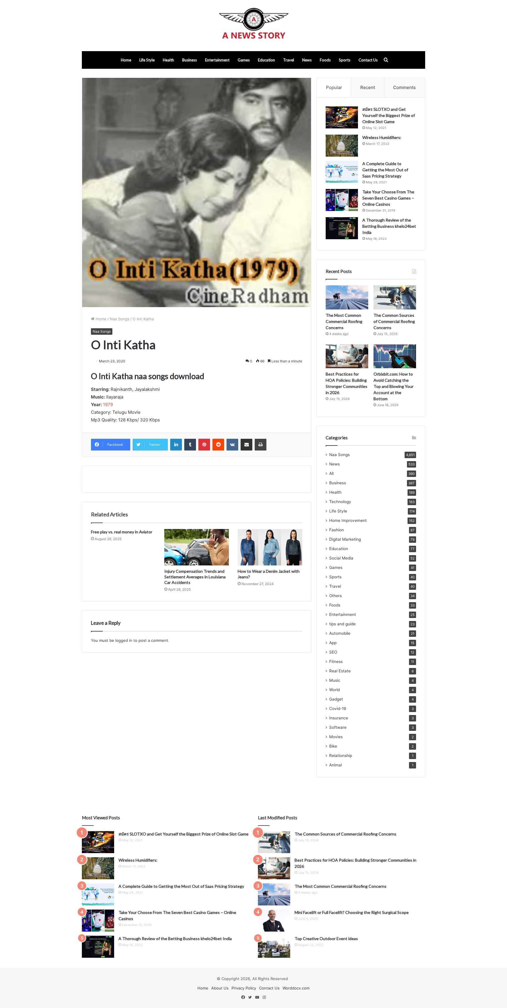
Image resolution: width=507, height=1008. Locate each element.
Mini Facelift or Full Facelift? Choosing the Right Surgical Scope (352, 912)
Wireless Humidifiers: (381, 137)
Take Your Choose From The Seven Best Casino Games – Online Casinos (388, 198)
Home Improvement (348, 520)
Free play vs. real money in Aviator (121, 531)
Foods (325, 60)
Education (266, 60)
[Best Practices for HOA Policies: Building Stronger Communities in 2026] (347, 356)
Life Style (147, 60)
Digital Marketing (345, 539)
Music (334, 680)
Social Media (341, 558)
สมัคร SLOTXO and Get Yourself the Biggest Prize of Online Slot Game (388, 115)
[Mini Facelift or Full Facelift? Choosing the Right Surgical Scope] (274, 921)
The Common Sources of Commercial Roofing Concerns (394, 321)
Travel (288, 60)
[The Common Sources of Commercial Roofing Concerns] (395, 297)
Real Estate (340, 671)
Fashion (336, 530)
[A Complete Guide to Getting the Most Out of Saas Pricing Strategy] (342, 172)
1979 (108, 404)
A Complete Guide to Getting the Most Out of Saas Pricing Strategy (385, 169)
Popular (334, 87)
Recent (367, 87)
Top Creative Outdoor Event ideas (326, 938)
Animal (335, 765)
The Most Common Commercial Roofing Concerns (344, 321)
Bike (333, 746)
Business (189, 60)
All (331, 473)
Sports (344, 60)
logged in (123, 640)
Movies (336, 736)
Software (338, 727)
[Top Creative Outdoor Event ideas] (274, 947)
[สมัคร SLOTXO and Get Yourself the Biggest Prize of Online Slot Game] (342, 117)
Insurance (338, 718)
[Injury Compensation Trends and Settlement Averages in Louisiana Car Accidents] (196, 547)
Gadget (336, 699)
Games (244, 60)
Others (335, 595)
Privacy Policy (243, 988)
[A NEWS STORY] (253, 25)
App (333, 642)
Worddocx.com (296, 988)
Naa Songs (119, 319)
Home (126, 60)
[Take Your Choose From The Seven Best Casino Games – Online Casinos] (342, 200)
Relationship (340, 755)
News (307, 60)
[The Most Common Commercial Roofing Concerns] (347, 297)
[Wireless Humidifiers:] (342, 146)
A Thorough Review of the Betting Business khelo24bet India (389, 226)
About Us (220, 988)
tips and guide (342, 624)
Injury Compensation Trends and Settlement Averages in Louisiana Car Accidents (195, 577)
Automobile (339, 633)
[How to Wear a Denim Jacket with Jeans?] (270, 547)
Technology (340, 501)
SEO (333, 652)
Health (168, 60)
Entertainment (217, 60)
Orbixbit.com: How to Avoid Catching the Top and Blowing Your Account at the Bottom (393, 386)
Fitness (336, 661)
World (334, 689)
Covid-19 (337, 708)
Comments (404, 87)
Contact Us (368, 60)
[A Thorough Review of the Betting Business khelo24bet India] (342, 228)
